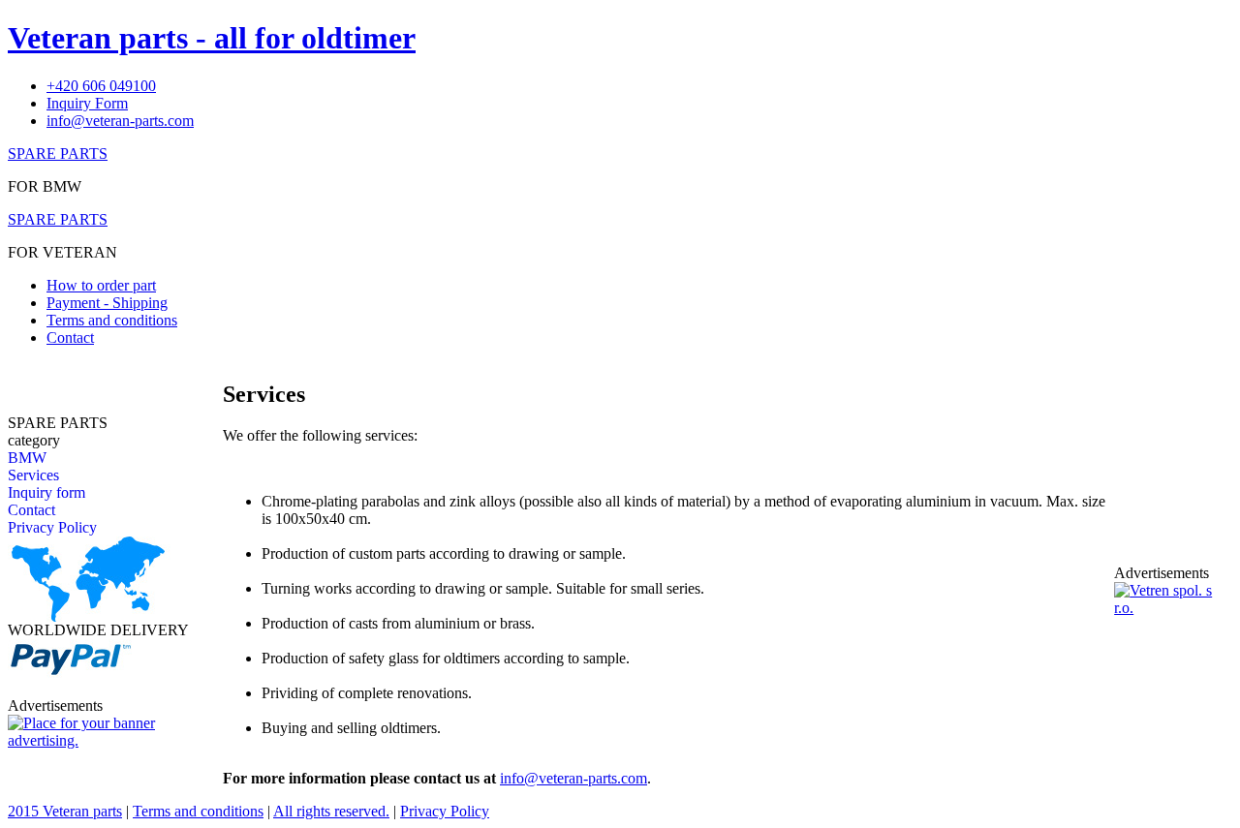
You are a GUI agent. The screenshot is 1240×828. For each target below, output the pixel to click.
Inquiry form (46, 492)
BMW (27, 457)
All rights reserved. (331, 811)
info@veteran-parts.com (573, 778)
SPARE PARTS (58, 153)
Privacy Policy (52, 527)
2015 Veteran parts (65, 811)
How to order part (101, 285)
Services (33, 475)
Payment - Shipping (107, 302)
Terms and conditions (111, 320)
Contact (70, 337)
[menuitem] (52, 458)
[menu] (52, 493)
